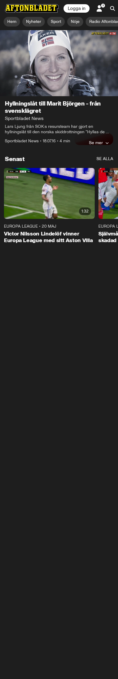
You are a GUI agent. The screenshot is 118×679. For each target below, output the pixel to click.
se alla (105, 158)
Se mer (96, 142)
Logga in (76, 8)
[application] (59, 63)
